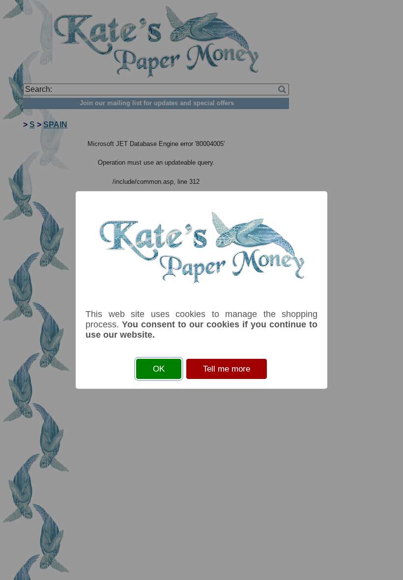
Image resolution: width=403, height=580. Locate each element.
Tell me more (226, 369)
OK (159, 369)
